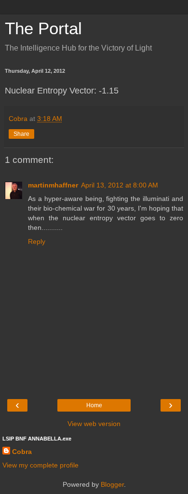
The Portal (43, 28)
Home (94, 405)
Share (21, 134)
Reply (36, 241)
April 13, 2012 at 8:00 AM (119, 185)
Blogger (112, 484)
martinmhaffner (53, 185)
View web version (94, 423)
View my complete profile (40, 465)
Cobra (22, 451)
